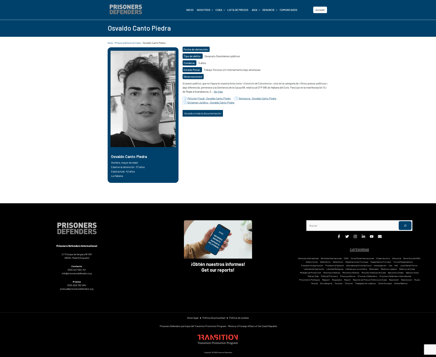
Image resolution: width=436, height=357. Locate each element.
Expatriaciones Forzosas (356, 262)
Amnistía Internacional (331, 258)
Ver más (218, 91)
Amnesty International (308, 258)
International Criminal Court (359, 265)
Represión (394, 280)
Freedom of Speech (334, 265)
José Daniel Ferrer (409, 265)
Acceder (320, 9)
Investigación (380, 265)
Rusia (417, 280)
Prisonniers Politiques (309, 280)
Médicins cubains (389, 269)
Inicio (189, 9)
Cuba (218, 9)
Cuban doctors (383, 258)
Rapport (326, 280)
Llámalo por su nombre (356, 269)
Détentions (325, 262)
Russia (314, 283)
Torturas (338, 283)
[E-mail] (380, 237)
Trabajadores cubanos (365, 283)
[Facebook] (339, 237)
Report (347, 280)
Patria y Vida (313, 276)
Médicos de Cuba (407, 269)
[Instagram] (355, 237)
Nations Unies (412, 272)
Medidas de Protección (310, 272)
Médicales (374, 269)
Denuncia (396, 258)
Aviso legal (192, 317)
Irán (396, 265)
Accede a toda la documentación (202, 113)
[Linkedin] (363, 237)
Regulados (337, 280)
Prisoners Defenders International (395, 276)
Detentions (338, 262)
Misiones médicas (331, 272)
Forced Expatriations (403, 262)
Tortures (349, 283)
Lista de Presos (237, 9)
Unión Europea (385, 283)
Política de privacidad (214, 317)
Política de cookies (239, 317)
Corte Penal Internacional (362, 258)
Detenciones (312, 262)
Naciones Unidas (396, 272)
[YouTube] (371, 237)
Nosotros (203, 9)
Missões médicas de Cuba (374, 272)
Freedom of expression (312, 265)
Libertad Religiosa (334, 269)
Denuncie (268, 9)
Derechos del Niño (412, 258)
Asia (254, 9)
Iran (390, 265)
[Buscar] (405, 225)
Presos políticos (347, 276)
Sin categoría (326, 283)
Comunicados (288, 9)
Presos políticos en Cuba (128, 42)
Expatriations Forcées (381, 262)
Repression (406, 280)
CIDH (346, 258)
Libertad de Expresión (314, 269)
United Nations (401, 283)
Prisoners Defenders (367, 276)
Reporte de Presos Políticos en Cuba (370, 280)
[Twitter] (347, 237)
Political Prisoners (329, 276)
